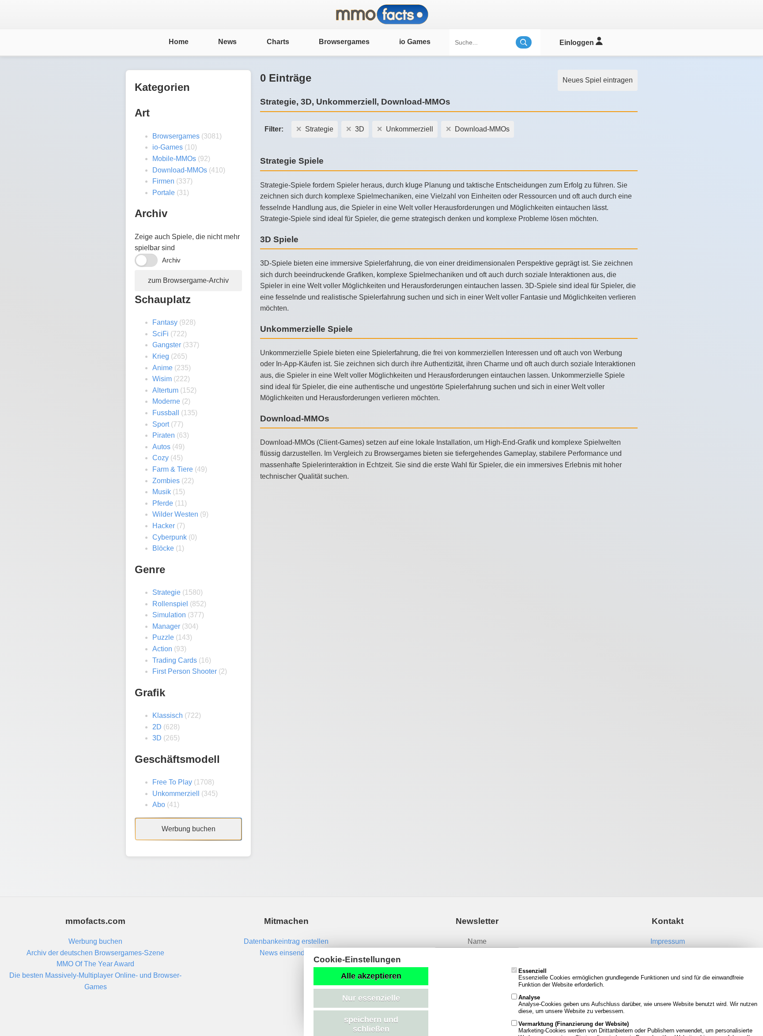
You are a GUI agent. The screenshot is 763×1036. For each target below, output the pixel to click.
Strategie (166, 592)
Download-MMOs (179, 170)
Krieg (160, 356)
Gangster (166, 345)
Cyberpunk (169, 537)
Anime (162, 368)
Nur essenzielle (371, 998)
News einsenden (286, 953)
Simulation (169, 615)
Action (162, 649)
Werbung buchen (188, 829)
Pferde (162, 503)
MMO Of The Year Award (95, 964)
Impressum (667, 941)
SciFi (160, 334)
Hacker (163, 525)
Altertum (165, 390)
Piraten (163, 435)
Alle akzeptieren (371, 976)
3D (157, 738)
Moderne (166, 401)
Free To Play (172, 782)
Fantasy (165, 322)
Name (477, 941)
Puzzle (163, 637)
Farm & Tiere (172, 469)
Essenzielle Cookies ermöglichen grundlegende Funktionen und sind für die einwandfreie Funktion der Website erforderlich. (631, 978)
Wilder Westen (175, 514)
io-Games (167, 147)
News (227, 41)
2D (157, 727)
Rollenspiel (170, 604)
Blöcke (163, 548)
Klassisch (167, 715)
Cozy (160, 458)
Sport (160, 424)
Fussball (165, 413)
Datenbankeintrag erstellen (286, 941)
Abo (158, 804)
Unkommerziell (176, 793)
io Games (415, 41)
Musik (161, 491)
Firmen (163, 181)
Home (179, 41)
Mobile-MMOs (174, 158)
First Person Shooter (184, 671)
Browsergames (344, 41)
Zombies (166, 480)
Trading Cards (174, 660)
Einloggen (577, 42)
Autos (161, 446)
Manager (166, 626)
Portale (163, 192)
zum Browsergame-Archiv (188, 280)
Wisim (162, 379)
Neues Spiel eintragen (598, 80)
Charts (278, 41)
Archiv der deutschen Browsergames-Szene (95, 953)
